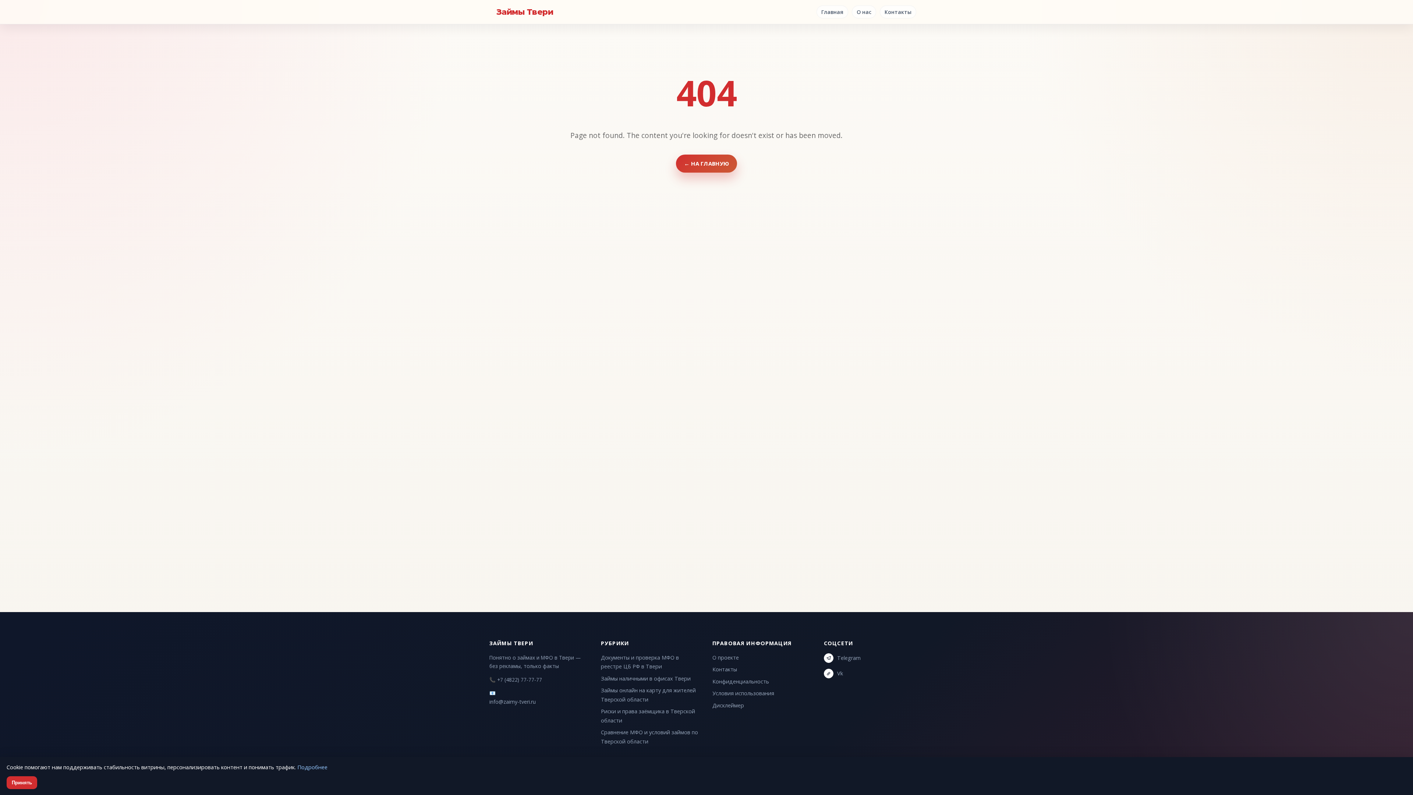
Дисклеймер (728, 705)
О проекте (725, 657)
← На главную (706, 163)
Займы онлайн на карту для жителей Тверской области (648, 695)
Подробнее (312, 767)
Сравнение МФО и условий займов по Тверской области (649, 737)
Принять (22, 782)
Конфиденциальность (740, 681)
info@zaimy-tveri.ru (512, 701)
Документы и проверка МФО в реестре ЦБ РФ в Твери (640, 662)
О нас (864, 11)
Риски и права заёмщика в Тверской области (648, 716)
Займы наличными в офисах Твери (646, 678)
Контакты (898, 11)
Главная (832, 11)
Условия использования (743, 693)
